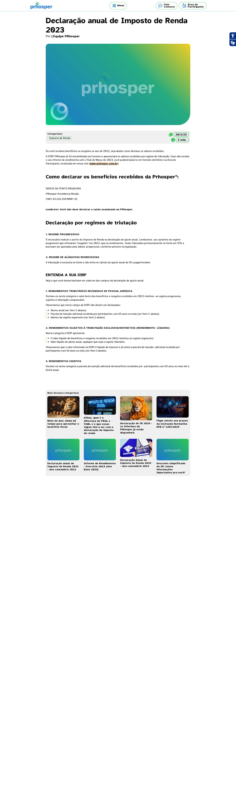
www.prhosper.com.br (104, 163)
